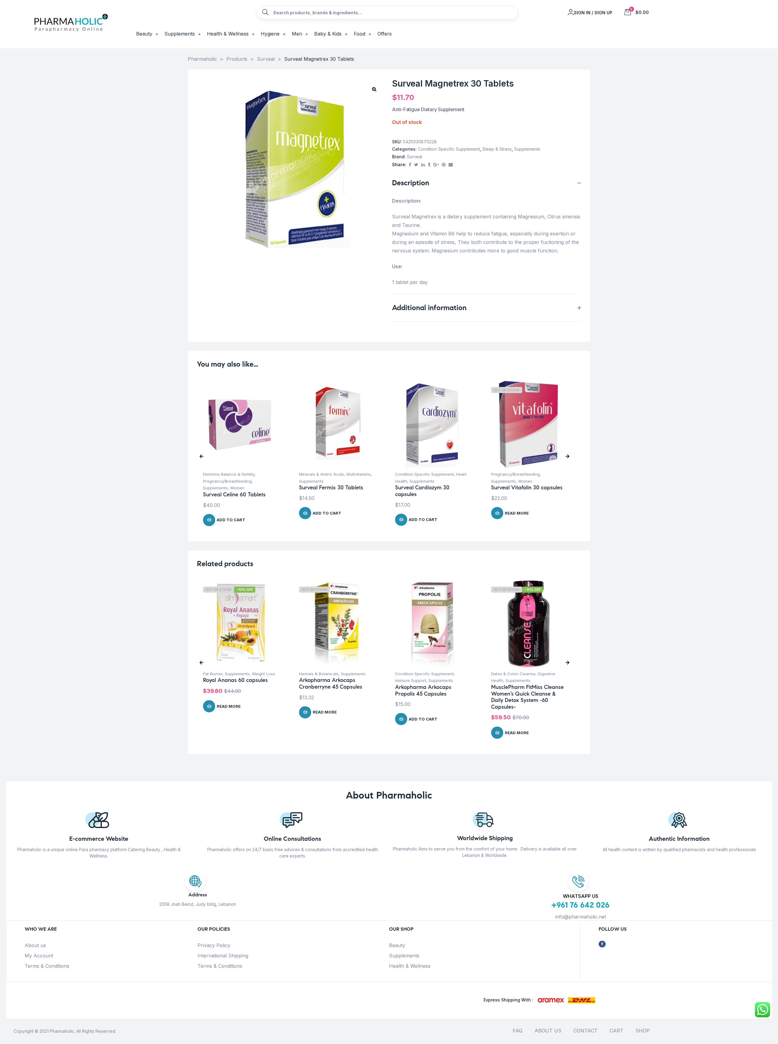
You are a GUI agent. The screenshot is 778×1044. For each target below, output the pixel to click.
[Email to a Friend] (450, 164)
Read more (517, 513)
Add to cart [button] (231, 519)
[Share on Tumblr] (429, 164)
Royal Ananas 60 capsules (235, 680)
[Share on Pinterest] (443, 164)
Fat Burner (212, 673)
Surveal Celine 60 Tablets (234, 494)
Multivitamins (358, 474)
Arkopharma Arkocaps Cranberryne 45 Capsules (330, 683)
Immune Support (410, 680)
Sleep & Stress (497, 149)
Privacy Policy (214, 945)
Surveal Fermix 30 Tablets (331, 487)
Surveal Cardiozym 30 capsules (422, 491)
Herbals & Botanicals (319, 673)
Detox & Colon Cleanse (513, 673)
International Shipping (223, 956)
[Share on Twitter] (416, 164)
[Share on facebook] (410, 164)
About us (35, 945)
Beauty (397, 945)
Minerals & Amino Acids (321, 474)
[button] (374, 89)
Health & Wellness (410, 966)
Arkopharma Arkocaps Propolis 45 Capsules (423, 690)
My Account (39, 956)
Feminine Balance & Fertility (228, 474)
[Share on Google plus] (436, 164)
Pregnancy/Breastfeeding (227, 481)
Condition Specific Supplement (449, 149)
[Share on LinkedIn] (423, 164)
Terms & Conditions (47, 966)
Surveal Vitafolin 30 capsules (527, 487)
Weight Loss (263, 673)
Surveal (414, 156)
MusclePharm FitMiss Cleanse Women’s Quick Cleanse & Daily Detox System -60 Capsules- (527, 697)
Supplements (527, 149)
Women (237, 487)
